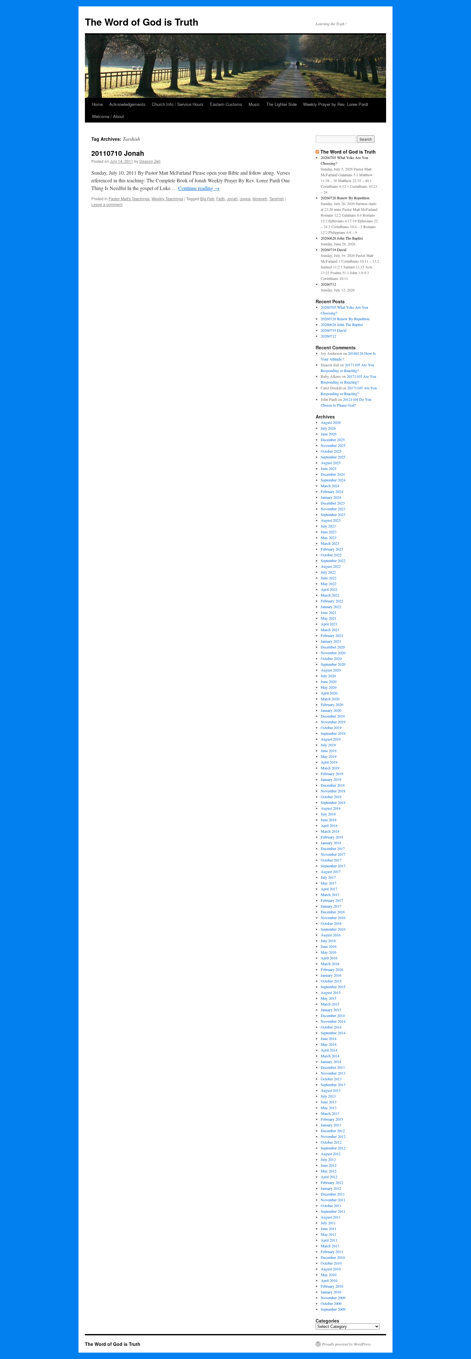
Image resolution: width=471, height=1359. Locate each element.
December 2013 (333, 1067)
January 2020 (331, 710)
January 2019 (331, 779)
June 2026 (328, 433)
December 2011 (333, 1193)
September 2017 (333, 865)
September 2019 (333, 733)
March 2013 (330, 1113)
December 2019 (333, 716)
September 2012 (333, 1147)
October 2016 (331, 923)
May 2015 (328, 998)
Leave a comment (106, 204)
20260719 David (333, 249)
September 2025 (333, 456)
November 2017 (333, 854)
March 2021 (330, 629)
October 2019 (331, 727)
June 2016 (328, 946)
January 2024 (331, 497)
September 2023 (333, 514)
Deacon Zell (150, 161)
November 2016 (333, 917)
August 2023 (331, 520)
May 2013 (328, 1107)
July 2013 (328, 1096)
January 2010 (331, 1291)
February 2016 (332, 969)
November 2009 (333, 1297)
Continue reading (198, 188)
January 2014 (331, 1061)
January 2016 (331, 975)
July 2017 (328, 877)
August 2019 (331, 739)
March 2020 (330, 698)
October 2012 (331, 1142)
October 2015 (331, 980)
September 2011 (333, 1211)
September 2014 (333, 1032)
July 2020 (328, 675)
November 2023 (333, 508)
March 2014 (330, 1055)
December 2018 (333, 785)
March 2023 (330, 543)
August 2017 (331, 871)
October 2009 (331, 1303)
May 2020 (328, 687)
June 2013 (328, 1101)
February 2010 (332, 1286)
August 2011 (331, 1217)
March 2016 (330, 963)
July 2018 (328, 813)
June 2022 (328, 577)
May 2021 (328, 618)
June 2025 (328, 468)
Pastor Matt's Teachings (129, 198)
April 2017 (329, 888)
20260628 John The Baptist (342, 238)
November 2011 (333, 1199)
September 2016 (333, 929)
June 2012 (328, 1165)
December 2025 (333, 439)
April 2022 (329, 589)
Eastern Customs (226, 104)
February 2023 (332, 549)
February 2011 (332, 1251)
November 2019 (333, 721)
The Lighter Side (281, 104)
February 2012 (332, 1182)
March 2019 (330, 767)
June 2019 (328, 750)
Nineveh (259, 198)
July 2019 (328, 744)
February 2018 (332, 836)
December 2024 (333, 474)
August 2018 (331, 808)
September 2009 (333, 1309)
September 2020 (333, 664)
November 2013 (333, 1073)
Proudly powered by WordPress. (347, 1344)
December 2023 (333, 502)
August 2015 (331, 992)
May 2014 (328, 1044)
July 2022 (328, 572)
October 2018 (331, 796)
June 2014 (328, 1038)
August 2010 (331, 1268)
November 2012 (333, 1136)
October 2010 (331, 1263)
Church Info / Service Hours (177, 104)
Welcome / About (108, 116)
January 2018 (331, 842)
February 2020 (332, 704)
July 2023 (328, 525)
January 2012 (331, 1188)
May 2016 (328, 952)
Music (254, 104)
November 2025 (333, 445)
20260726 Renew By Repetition (345, 197)
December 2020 (333, 646)
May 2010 (328, 1274)
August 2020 (331, 669)
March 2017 (330, 894)
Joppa (245, 198)
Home (97, 104)
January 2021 (331, 641)
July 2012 (328, 1159)
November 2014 (333, 1021)
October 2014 (331, 1026)
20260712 (328, 284)
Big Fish (207, 198)
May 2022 (328, 583)
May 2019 (328, 756)
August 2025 (331, 462)
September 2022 (333, 560)
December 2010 (333, 1257)
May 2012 (328, 1170)
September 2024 (333, 479)
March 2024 (330, 485)
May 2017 (328, 883)
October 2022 (331, 554)
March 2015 (330, 1003)
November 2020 (333, 652)
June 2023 (328, 531)
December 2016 (333, 911)
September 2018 (333, 802)
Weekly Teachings (167, 198)
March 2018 (330, 831)
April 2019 (329, 762)
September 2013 (333, 1084)
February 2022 (332, 600)
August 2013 (331, 1090)
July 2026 (328, 428)
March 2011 (330, 1245)
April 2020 (329, 692)
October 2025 (331, 451)
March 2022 (330, 595)
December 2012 (333, 1130)
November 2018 (333, 790)
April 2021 (329, 623)
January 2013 (331, 1124)
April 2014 (329, 1050)
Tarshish (276, 198)
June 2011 (328, 1228)
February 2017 (332, 900)
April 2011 (329, 1240)
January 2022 (331, 606)
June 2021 (328, 612)
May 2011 (328, 1234)
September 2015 (333, 986)
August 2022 (331, 566)
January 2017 (331, 906)
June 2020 (328, 681)
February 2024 (332, 491)
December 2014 (333, 1015)
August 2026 (331, 422)
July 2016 (328, 940)
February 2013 (332, 1119)
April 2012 (329, 1176)
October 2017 (331, 859)
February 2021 (332, 635)
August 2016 (331, 934)
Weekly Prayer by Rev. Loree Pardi (335, 104)
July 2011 (328, 1222)
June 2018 (328, 819)
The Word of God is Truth (141, 21)
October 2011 (331, 1205)
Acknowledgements (127, 104)
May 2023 (328, 537)
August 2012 (331, 1153)
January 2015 (331, 1009)
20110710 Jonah (117, 153)
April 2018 (329, 825)
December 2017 (333, 848)
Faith (220, 198)
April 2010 (329, 1280)
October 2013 (331, 1078)
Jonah (232, 198)
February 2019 (332, 773)
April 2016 (329, 957)
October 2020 (331, 658)
